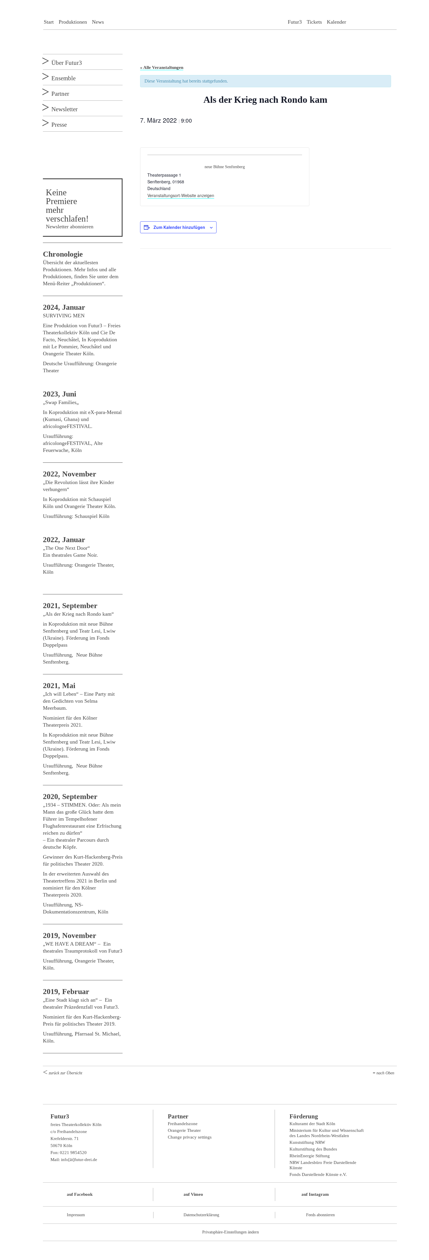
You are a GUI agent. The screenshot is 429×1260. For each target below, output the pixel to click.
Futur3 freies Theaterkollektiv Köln (220, 17)
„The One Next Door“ (67, 548)
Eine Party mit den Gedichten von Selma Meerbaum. (79, 701)
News (98, 22)
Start (49, 22)
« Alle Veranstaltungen (161, 67)
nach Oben (385, 1073)
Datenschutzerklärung (201, 1215)
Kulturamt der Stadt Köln (312, 1123)
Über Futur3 (66, 62)
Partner (60, 93)
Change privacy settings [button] (190, 1137)
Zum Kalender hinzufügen (179, 227)
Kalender (336, 22)
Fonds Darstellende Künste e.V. (318, 1174)
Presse (59, 124)
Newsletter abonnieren (69, 226)
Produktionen (73, 22)
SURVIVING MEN (64, 316)
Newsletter (64, 109)
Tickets (314, 22)
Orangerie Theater (184, 1130)
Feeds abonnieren (320, 1215)
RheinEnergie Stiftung (310, 1155)
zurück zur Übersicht (65, 1073)
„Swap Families (59, 402)
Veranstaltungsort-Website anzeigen (180, 195)
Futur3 (295, 22)
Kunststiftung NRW (307, 1142)
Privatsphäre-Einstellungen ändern (230, 1232)
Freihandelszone (183, 1123)
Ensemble (63, 78)
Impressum (76, 1215)
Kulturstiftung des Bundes (313, 1149)
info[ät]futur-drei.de (79, 1159)
